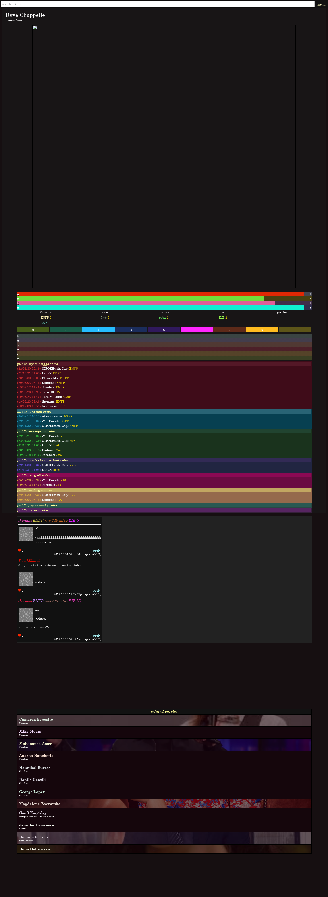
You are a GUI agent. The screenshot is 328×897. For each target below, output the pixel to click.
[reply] (97, 550)
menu (321, 4)
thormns (25, 520)
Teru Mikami (28, 561)
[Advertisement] (136, 677)
